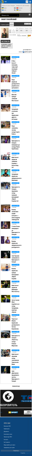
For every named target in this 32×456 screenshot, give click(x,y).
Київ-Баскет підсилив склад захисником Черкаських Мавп (15, 359)
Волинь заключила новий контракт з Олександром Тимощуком (16, 215)
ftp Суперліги (7, 442)
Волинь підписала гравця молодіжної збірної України (15, 274)
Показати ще (16, 450)
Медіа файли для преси (9, 445)
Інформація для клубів (9, 447)
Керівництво (6, 428)
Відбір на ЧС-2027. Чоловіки (8, 5)
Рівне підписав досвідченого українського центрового (16, 84)
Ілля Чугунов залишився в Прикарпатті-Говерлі (16, 259)
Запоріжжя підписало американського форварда (16, 177)
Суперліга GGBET (15, 75)
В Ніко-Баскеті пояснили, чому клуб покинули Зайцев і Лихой (15, 67)
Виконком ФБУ (7, 426)
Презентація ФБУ (8, 436)
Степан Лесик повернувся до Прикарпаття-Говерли (16, 230)
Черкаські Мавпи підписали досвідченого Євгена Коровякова (16, 324)
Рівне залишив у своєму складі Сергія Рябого (15, 130)
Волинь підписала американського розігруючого (16, 244)
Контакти (6, 439)
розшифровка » (27, 49)
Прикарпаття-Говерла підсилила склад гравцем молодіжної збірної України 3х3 (16, 194)
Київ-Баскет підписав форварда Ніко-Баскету (15, 288)
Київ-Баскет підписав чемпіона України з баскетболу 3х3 (15, 162)
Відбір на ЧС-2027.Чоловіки (22, 5)
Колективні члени (8, 434)
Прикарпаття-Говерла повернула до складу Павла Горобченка (16, 145)
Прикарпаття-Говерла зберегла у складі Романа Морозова (16, 341)
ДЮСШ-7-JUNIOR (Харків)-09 (6, 46)
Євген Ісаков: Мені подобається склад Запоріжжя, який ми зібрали (15, 306)
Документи (6, 431)
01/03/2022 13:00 (5, 44)
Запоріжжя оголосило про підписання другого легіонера (15, 114)
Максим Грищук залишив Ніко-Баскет (15, 97)
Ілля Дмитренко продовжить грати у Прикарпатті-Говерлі (16, 376)
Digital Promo (29, 453)
